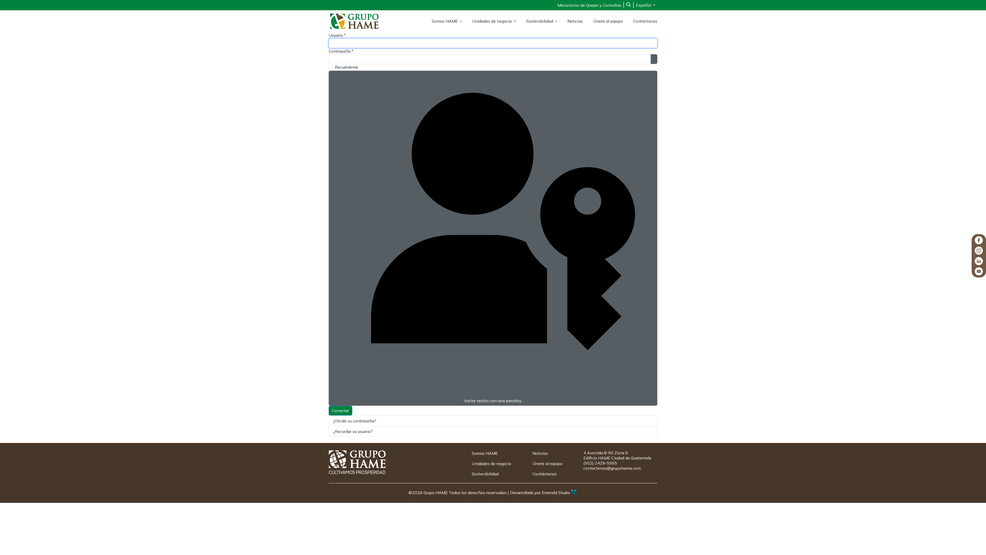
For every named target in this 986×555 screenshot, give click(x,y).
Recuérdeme (346, 67)
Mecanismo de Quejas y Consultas (589, 5)
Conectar (340, 410)
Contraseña (341, 51)
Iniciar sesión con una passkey (493, 400)
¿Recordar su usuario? (353, 431)
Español (644, 5)
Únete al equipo (608, 21)
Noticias (575, 21)
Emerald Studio (556, 492)
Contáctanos (645, 21)
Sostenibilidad (539, 21)
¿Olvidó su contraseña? (354, 420)
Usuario (337, 35)
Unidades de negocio (492, 21)
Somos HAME (445, 21)
